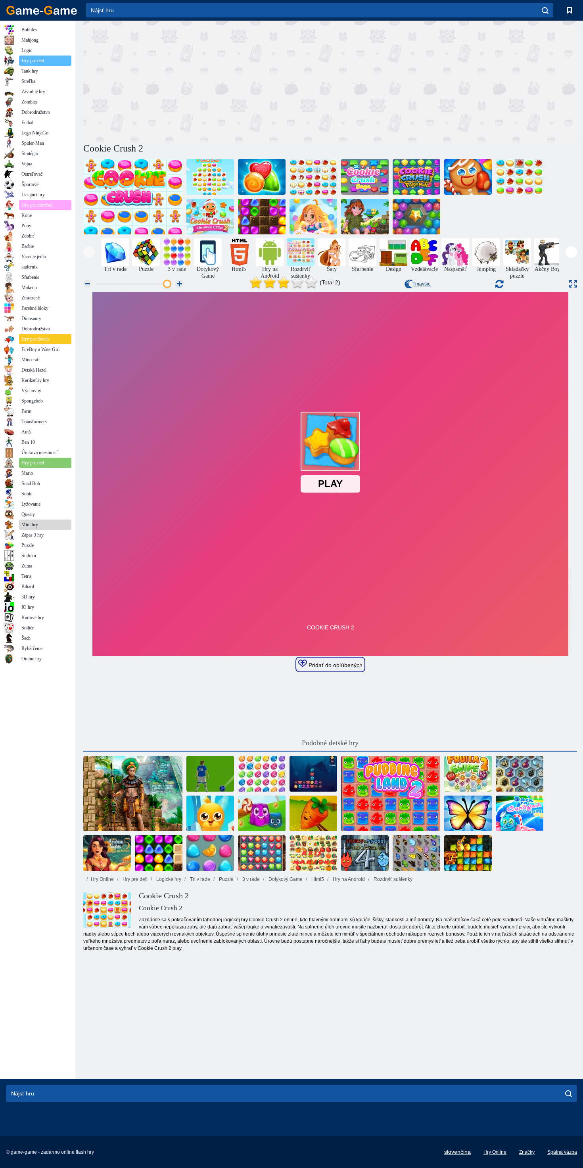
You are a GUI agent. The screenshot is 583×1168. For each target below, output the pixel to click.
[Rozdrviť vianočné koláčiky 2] (210, 216)
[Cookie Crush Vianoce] (313, 177)
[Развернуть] (573, 284)
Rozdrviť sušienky (392, 879)
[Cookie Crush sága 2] (468, 177)
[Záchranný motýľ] (468, 813)
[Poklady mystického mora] (519, 774)
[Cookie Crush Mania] (262, 177)
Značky (527, 1152)
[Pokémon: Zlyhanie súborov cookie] (416, 177)
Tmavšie (421, 284)
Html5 (317, 879)
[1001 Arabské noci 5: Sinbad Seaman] (107, 853)
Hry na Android (348, 879)
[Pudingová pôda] (262, 813)
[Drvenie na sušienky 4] (519, 177)
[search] (545, 10)
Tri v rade (199, 879)
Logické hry (168, 879)
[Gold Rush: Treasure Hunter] (468, 853)
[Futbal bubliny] (210, 774)
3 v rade (250, 879)
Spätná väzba (562, 1152)
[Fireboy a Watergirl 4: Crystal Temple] (365, 853)
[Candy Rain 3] (210, 853)
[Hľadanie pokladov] (262, 853)
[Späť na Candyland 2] (262, 216)
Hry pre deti (134, 879)
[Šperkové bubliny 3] (262, 774)
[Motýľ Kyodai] (416, 853)
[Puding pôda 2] (390, 793)
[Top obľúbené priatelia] (210, 813)
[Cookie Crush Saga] (365, 177)
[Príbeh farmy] (313, 813)
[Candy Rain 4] (313, 216)
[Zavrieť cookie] (132, 196)
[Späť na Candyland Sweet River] (519, 813)
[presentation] (89, 252)
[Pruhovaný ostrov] (365, 216)
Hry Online (102, 879)
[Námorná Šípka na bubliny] (416, 216)
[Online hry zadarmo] (41, 10)
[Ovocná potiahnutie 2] (468, 774)
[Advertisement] (206, 80)
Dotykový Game (285, 879)
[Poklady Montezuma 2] (132, 793)
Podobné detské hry (330, 743)
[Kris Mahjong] (313, 853)
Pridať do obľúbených (334, 665)
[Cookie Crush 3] (210, 177)
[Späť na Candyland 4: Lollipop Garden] (158, 853)
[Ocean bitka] (313, 774)
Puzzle (226, 879)
